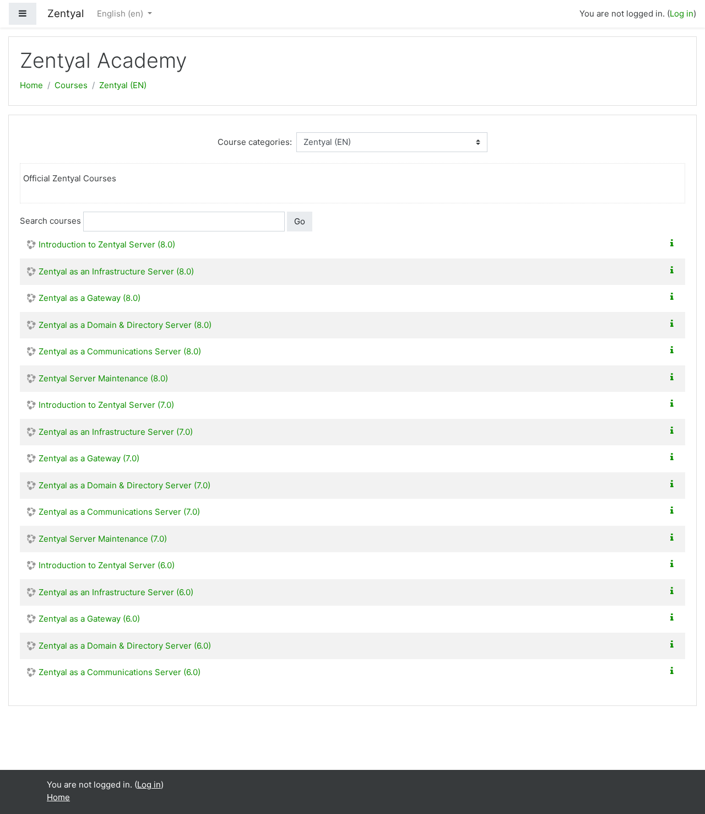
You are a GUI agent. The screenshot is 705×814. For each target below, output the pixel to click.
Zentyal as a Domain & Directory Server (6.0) (125, 645)
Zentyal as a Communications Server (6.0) (119, 672)
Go (299, 221)
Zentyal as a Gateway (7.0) (89, 458)
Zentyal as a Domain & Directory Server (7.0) (124, 485)
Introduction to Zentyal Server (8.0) (107, 244)
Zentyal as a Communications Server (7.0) (119, 511)
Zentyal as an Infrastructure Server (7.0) (116, 432)
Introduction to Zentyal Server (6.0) (107, 565)
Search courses (50, 220)
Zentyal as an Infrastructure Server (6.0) (116, 592)
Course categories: (255, 142)
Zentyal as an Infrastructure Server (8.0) (116, 271)
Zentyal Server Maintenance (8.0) (103, 378)
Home (31, 85)
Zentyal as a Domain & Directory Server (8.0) (125, 325)
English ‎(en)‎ (121, 13)
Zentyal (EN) (123, 85)
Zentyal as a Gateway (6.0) (89, 618)
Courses (71, 85)
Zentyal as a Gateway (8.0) (89, 298)
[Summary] (674, 243)
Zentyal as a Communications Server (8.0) (120, 351)
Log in (681, 13)
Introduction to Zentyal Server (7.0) (106, 405)
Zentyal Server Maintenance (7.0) (103, 538)
